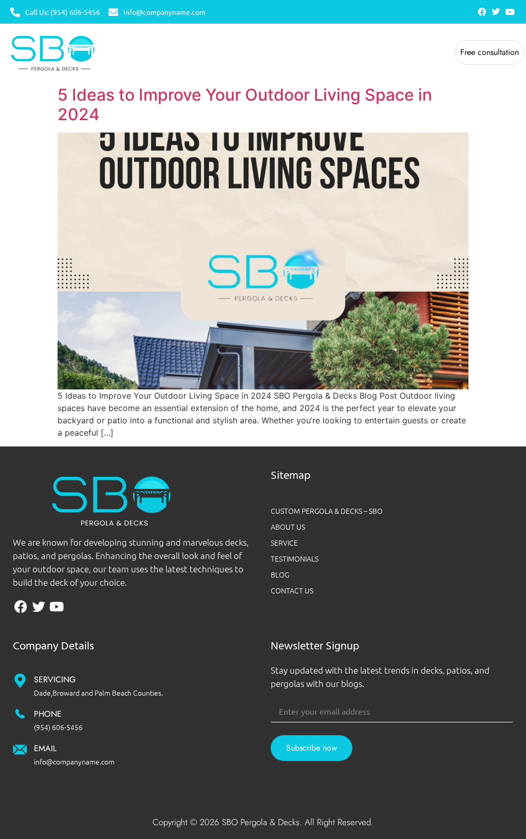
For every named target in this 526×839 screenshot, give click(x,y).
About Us (288, 526)
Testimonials (294, 558)
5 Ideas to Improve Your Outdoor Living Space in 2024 (245, 104)
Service (284, 542)
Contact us (292, 590)
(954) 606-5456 (58, 727)
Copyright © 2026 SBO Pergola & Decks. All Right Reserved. (263, 822)
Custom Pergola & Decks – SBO (327, 511)
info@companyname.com (74, 761)
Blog (280, 574)
